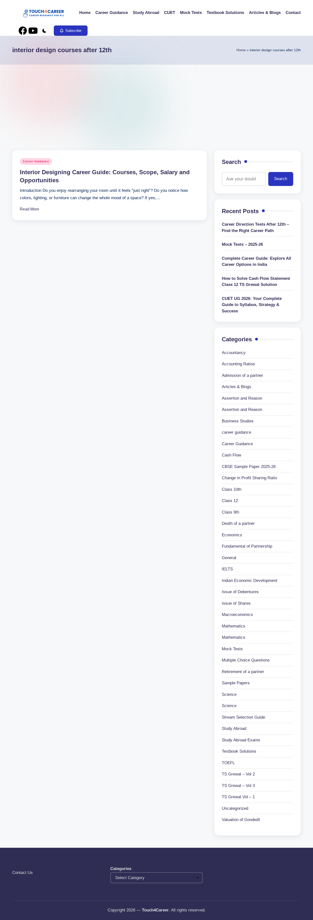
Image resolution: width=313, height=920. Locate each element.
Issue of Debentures (240, 591)
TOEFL (228, 763)
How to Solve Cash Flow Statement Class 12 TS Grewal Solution (256, 281)
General (229, 557)
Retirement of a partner (243, 671)
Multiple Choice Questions (246, 660)
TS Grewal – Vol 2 (238, 774)
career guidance (236, 432)
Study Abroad (234, 728)
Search (231, 162)
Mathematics (233, 626)
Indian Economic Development (249, 580)
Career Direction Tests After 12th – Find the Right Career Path (255, 227)
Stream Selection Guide (243, 717)
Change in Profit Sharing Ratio (249, 478)
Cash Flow (231, 455)
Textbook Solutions (239, 751)
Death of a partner (238, 523)
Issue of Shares (236, 603)
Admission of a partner (242, 375)
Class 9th (230, 512)
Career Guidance (36, 161)
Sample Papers (236, 683)
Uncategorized (235, 808)
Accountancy (234, 352)
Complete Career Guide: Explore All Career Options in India (256, 261)
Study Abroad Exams (241, 740)
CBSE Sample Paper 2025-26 (249, 466)
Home (241, 50)
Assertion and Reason (242, 398)
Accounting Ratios (238, 364)
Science (229, 694)
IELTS (227, 569)
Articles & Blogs (236, 386)
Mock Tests (232, 649)
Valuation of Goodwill (241, 819)
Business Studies (238, 421)
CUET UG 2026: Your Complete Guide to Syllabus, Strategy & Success (252, 304)
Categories (120, 868)
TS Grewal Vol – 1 (238, 797)
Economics (232, 535)
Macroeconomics (237, 614)
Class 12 (230, 500)
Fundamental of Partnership (247, 546)
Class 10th (231, 489)
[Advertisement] (156, 101)
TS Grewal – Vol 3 (238, 785)
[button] (71, 30)
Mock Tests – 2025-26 (242, 244)
